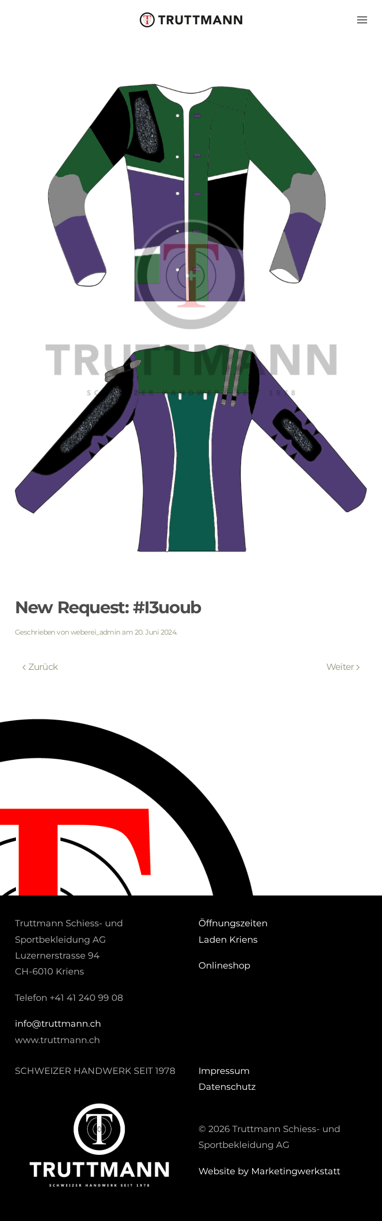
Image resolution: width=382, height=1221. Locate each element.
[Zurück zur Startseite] (191, 20)
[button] (362, 20)
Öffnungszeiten (233, 923)
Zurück (43, 666)
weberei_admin (95, 632)
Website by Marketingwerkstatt (269, 1171)
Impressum (224, 1070)
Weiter (340, 666)
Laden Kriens (228, 939)
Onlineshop (224, 965)
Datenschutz (227, 1086)
